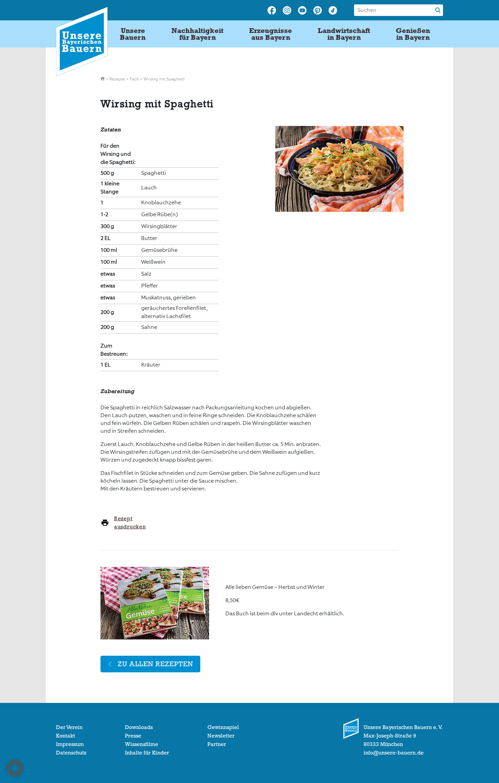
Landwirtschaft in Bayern (344, 34)
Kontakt (65, 736)
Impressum (70, 744)
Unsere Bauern (133, 34)
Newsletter (221, 736)
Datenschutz (71, 753)
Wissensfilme (141, 744)
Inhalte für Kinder (147, 753)
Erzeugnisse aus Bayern (270, 34)
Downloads (139, 727)
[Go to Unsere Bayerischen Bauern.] (103, 79)
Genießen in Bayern (413, 34)
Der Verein (69, 727)
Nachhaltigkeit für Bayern (197, 34)
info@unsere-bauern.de (394, 753)
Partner (216, 744)
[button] (15, 768)
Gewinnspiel (223, 727)
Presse (133, 736)
